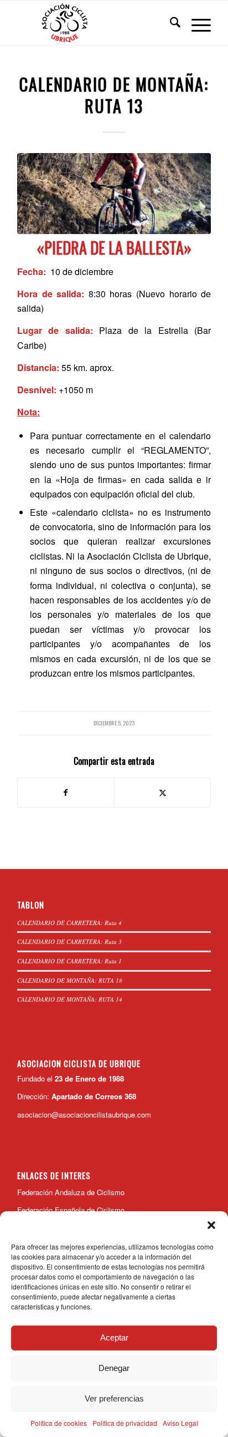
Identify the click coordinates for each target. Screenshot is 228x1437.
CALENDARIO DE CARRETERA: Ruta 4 (69, 922)
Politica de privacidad (124, 1423)
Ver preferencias (114, 1398)
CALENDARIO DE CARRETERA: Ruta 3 (69, 941)
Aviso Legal (180, 1423)
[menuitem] (169, 23)
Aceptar (114, 1337)
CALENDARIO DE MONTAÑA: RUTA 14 (69, 999)
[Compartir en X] (162, 792)
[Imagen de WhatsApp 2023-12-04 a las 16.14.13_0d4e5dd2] (114, 193)
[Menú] (195, 23)
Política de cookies (58, 1423)
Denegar (114, 1368)
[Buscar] (169, 23)
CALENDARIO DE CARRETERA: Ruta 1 (69, 961)
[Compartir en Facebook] (66, 792)
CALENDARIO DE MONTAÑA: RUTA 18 (69, 980)
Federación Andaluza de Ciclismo (71, 1192)
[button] (211, 1225)
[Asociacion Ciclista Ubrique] (94, 23)
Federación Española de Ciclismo (71, 1210)
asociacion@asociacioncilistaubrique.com (84, 1114)
